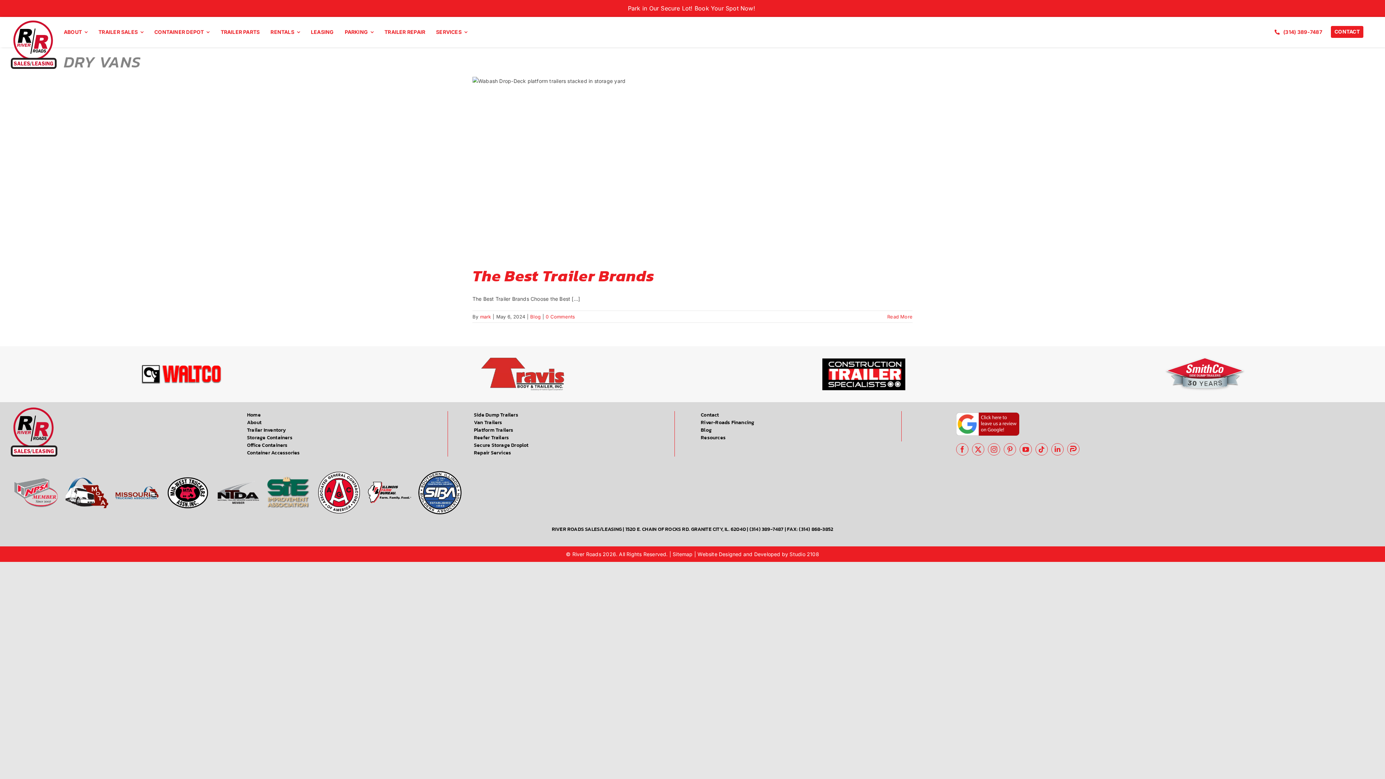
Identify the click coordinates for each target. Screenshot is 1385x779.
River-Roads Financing (727, 422)
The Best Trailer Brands (563, 275)
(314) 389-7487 (766, 529)
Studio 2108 (804, 554)
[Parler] (1073, 449)
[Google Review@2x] (987, 415)
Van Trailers (488, 422)
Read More (900, 317)
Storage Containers (270, 437)
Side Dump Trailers (496, 415)
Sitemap (682, 554)
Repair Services (492, 453)
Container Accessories (273, 453)
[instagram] (994, 449)
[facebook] (962, 449)
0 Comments (560, 317)
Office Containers (267, 445)
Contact (710, 415)
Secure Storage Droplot (501, 445)
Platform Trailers (494, 430)
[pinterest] (1010, 449)
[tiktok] (1042, 449)
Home (254, 415)
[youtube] (1026, 449)
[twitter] (978, 449)
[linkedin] (1057, 449)
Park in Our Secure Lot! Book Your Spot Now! (692, 8)
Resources (713, 437)
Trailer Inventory (266, 430)
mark (485, 317)
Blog (535, 317)
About (254, 422)
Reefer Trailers (491, 437)
